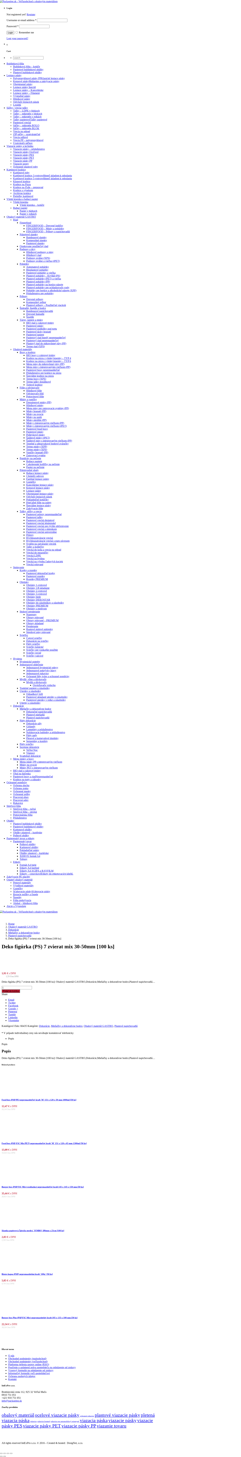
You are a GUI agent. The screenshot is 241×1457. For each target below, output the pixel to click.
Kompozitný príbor (36, 302)
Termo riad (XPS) (35, 346)
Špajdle (30, 317)
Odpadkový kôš (34, 694)
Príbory (23, 296)
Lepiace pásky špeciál (24, 87)
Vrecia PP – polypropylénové (28, 140)
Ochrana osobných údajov (21, 1376)
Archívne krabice (22, 193)
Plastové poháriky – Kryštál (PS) (43, 275)
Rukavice (18, 803)
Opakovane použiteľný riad (34, 246)
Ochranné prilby (21, 794)
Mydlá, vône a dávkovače (33, 679)
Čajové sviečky (34, 638)
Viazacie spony (21, 163)
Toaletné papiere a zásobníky (35, 688)
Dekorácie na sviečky (37, 641)
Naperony (31, 614)
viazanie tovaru (111, 1425)
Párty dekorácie (28, 720)
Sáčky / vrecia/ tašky (17, 107)
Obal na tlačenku (22, 773)
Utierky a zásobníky (30, 702)
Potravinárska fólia (22, 814)
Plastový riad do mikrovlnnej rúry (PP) (46, 343)
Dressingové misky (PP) (38, 402)
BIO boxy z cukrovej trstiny (40, 355)
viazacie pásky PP (78, 1425)
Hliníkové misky (34, 405)
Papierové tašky (34, 517)
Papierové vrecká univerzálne (41, 532)
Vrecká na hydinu (35, 558)
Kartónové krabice (16, 169)
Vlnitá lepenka (20, 202)
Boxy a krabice (27, 352)
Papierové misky (34, 325)
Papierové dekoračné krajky (40, 573)
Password (13, 26)
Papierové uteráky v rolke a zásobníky (46, 700)
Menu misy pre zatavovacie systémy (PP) (47, 408)
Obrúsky (24, 582)
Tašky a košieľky (35, 546)
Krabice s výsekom (23, 190)
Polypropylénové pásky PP (39, 78)
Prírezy (30, 535)
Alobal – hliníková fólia (25, 903)
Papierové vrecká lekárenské (41, 523)
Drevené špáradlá (35, 314)
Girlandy (30, 726)
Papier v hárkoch (28, 210)
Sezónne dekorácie (29, 747)
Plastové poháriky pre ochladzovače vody (47, 287)
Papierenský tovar (22, 841)
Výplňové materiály (23, 885)
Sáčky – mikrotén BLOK (26, 128)
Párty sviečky (33, 644)
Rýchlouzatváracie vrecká (39, 538)
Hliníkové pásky (21, 99)
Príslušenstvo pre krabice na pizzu (43, 373)
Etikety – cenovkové (46, 873)
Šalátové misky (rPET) (38, 437)
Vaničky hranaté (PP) (37, 452)
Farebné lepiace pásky (37, 479)
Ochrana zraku (20, 788)
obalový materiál (18, 1415)
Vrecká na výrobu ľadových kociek (44, 561)
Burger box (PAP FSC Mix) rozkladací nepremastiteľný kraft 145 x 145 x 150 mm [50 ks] (43, 1187)
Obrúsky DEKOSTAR (38, 599)
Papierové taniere (35, 334)
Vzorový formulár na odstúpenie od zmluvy (30, 1370)
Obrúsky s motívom (36, 608)
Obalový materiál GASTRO (21, 216)
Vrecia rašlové (20, 137)
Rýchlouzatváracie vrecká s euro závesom (48, 540)
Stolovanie (18, 567)
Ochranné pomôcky (17, 782)
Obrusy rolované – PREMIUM (42, 620)
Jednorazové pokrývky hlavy (41, 670)
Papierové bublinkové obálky (28, 69)
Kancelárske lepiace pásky (40, 484)
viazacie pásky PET (42, 1425)
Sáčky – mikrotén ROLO (26, 125)
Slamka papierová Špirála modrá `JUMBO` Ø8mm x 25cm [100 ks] (33, 1230)
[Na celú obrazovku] (4, 1453)
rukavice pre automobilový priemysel (65, 1421)
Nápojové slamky (29, 234)
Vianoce (30, 753)
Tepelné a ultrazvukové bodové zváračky (47, 443)
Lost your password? (17, 38)
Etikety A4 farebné (29, 867)
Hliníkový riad (33, 255)
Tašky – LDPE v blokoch (26, 110)
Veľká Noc (32, 750)
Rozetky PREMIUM (37, 579)
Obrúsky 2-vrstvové (36, 591)
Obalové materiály (22, 349)
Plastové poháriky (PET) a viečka (43, 278)
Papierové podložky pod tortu (41, 328)
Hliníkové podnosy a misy (39, 252)
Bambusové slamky (36, 237)
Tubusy (23, 859)
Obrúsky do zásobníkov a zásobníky (45, 602)
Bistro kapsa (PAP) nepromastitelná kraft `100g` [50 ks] (27, 1274)
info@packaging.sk (12, 1400)
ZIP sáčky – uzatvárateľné (26, 134)
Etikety (16, 862)
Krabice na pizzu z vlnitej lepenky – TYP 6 (48, 361)
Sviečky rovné (33, 652)
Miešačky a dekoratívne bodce (35, 708)
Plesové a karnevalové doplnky (42, 738)
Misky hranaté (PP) (36, 411)
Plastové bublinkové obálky (27, 72)
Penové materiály (22, 882)
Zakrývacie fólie (34, 508)
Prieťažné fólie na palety (38, 502)
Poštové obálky (21, 835)
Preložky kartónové (23, 196)
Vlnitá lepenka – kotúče (32, 205)
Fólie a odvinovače (29, 387)
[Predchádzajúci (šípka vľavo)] (1, 1456)
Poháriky (24, 264)
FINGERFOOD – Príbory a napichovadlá (48, 231)
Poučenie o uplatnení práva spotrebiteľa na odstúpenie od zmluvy (42, 1367)
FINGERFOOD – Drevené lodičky (44, 225)
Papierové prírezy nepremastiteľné (44, 514)
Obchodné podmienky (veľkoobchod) (28, 1361)
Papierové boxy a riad (33, 776)
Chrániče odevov (35, 476)
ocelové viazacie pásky (57, 1415)
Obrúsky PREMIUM (37, 605)
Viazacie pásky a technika (20, 146)
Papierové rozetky (35, 576)
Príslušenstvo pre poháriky (40, 293)
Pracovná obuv (21, 797)
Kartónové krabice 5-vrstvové (42, 178)
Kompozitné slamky (36, 240)
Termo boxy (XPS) (36, 378)
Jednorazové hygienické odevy (42, 667)
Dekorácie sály (34, 723)
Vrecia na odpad (21, 131)
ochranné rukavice (87, 1416)
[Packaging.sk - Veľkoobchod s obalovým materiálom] (29, 1)
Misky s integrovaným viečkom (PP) (45, 423)
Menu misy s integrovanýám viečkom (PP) (48, 367)
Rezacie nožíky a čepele (25, 894)
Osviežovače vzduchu (44, 685)
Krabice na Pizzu (22, 184)
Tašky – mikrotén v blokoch (27, 113)
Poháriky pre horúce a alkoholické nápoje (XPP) (51, 290)
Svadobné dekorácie (30, 756)
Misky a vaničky (28, 399)
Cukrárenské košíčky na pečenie (43, 464)
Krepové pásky (36, 81)
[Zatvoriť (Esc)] (11, 1453)
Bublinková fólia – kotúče (26, 66)
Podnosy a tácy (27, 249)
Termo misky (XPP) (36, 446)
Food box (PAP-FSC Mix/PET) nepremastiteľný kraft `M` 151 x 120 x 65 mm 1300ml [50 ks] (44, 1143)
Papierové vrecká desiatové (40, 520)
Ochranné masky (22, 791)
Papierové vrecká (22, 122)
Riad (15, 219)
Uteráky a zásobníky (30, 691)
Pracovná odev (21, 800)
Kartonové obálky (22, 829)
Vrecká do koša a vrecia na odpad (43, 549)
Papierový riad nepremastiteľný (42, 340)
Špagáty (17, 897)
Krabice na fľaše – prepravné (28, 187)
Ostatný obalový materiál (19, 879)
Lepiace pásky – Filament (26, 93)
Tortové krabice (34, 384)
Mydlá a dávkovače (36, 682)
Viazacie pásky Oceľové (26, 152)
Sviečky (24, 635)
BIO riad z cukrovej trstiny (40, 322)
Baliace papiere (34, 461)
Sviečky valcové (34, 655)
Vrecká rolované (34, 564)
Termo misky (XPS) (36, 449)
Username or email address (21, 20)
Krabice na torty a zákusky (27, 779)
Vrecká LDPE (33, 555)
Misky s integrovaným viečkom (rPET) (46, 426)
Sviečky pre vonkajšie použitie (42, 649)
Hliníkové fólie (34, 390)
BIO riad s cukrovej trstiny (27, 770)
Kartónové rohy (21, 172)
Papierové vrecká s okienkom (41, 529)
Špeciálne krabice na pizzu (40, 375)
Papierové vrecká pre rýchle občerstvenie (47, 526)
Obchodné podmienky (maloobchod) (27, 1358)
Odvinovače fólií (35, 393)
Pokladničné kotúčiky (37, 499)
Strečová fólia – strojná (25, 811)
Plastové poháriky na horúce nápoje (44, 284)
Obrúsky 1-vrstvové (36, 585)
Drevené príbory (34, 299)
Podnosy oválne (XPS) (38, 258)
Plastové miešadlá (35, 714)
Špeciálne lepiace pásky (38, 505)
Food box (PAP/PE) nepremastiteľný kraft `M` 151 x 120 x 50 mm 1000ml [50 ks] (39, 1100)
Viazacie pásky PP (22, 160)
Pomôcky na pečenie (30, 458)
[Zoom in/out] (1, 1453)
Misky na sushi (34, 417)
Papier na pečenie (35, 467)
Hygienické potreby (30, 661)
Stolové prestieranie (30, 611)
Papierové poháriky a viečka (41, 272)
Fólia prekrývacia (22, 900)
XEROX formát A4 (30, 856)
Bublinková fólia (15, 63)
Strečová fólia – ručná (24, 809)
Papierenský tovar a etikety (20, 838)
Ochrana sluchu (21, 785)
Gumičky (31, 482)
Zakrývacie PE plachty (18, 876)
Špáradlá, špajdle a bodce (33, 308)
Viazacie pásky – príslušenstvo (29, 149)
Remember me (26, 32)
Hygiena (17, 658)
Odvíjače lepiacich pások (26, 101)
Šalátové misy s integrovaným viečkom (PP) (49, 440)
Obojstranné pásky (22, 84)
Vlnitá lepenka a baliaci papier (22, 199)
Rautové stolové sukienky (39, 629)
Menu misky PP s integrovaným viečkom (41, 761)
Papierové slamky (35, 243)
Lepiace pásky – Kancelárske (28, 90)
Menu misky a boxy (23, 758)
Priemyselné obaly (29, 470)
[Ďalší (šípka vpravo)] (4, 1456)
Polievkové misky (35, 434)
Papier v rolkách (28, 213)
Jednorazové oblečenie (31, 664)
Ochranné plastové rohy (25, 166)
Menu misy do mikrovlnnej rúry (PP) (45, 364)
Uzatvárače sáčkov (23, 143)
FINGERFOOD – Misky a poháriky (45, 228)
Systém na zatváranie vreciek (41, 543)
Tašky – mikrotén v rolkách (27, 116)
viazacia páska (94, 1420)
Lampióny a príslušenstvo (39, 729)
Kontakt (12, 1379)
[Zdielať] (8, 1453)
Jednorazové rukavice (37, 673)
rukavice (33, 1421)
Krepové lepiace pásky (38, 487)
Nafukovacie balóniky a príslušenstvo (45, 732)
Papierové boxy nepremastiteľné (43, 370)
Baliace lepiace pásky (37, 473)
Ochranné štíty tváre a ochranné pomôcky (47, 676)
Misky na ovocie (34, 414)
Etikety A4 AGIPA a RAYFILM (36, 870)
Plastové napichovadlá (37, 717)
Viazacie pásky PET (23, 157)
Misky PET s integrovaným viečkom (39, 767)
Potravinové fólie (35, 396)
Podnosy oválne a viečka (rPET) (43, 261)
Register (31, 14)
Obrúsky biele (33, 596)
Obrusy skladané (35, 623)
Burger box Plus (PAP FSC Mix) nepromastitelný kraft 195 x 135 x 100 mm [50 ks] (39, 1317)
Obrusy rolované (35, 617)
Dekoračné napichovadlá (39, 711)
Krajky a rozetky (28, 570)
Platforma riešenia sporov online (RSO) (28, 1364)
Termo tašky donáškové (38, 381)
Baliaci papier (20, 208)
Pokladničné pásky (29, 850)
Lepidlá (17, 104)
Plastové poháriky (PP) (38, 281)
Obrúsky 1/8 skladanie (38, 588)
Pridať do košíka (11, 991)
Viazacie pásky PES (23, 155)
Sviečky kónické (34, 647)
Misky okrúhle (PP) (36, 420)
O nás (11, 1355)
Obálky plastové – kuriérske (27, 832)
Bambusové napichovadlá (39, 311)
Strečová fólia (14, 806)
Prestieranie (32, 626)
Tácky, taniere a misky (31, 320)
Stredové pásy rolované (38, 632)
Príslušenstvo (20, 817)
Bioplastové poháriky (37, 269)
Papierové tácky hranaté (38, 331)
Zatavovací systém (35, 455)
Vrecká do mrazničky (37, 552)
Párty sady (31, 735)
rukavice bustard (43, 1421)
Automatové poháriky (37, 266)
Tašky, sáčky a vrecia (31, 511)
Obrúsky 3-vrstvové (36, 593)
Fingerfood (25, 222)
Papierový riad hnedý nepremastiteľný (46, 337)
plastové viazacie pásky (117, 1415)
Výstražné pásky (21, 96)
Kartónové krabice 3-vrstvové (42, 175)
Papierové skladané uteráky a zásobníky (47, 697)
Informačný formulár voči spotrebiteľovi (29, 1373)
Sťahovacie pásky (31, 891)
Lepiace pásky (14, 75)
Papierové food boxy (37, 429)
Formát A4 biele (28, 865)
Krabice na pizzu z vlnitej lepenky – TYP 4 (48, 358)
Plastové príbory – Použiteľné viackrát (46, 305)
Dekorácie (18, 705)
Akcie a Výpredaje (16, 906)
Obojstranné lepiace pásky (39, 493)
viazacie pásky (122, 1420)
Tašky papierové (30, 119)
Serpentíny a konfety (37, 741)
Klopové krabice (21, 181)
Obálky (10, 820)
